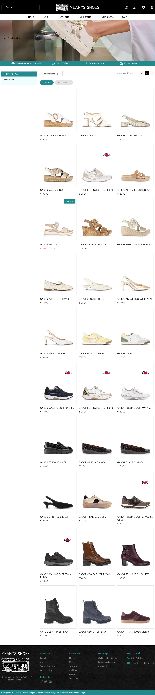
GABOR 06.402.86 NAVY (130, 462)
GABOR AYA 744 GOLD (52, 244)
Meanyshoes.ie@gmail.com (142, 662)
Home (4, 38)
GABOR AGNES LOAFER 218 (54, 299)
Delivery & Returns (106, 662)
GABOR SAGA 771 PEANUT (92, 244)
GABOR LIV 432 (125, 353)
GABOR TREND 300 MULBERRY (133, 631)
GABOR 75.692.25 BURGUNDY (133, 574)
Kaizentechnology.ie (78, 692)
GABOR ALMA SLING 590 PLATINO (135, 299)
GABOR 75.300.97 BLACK (53, 462)
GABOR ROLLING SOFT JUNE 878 (96, 190)
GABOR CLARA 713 (88, 135)
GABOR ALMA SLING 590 (53, 353)
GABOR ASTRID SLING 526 (131, 135)
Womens (73, 666)
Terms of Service (47, 666)
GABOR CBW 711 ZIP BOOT (93, 631)
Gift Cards (73, 678)
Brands (72, 674)
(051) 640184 (137, 658)
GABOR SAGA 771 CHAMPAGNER (134, 244)
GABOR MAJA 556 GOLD (52, 190)
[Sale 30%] (58, 221)
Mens (71, 662)
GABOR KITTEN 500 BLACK (54, 517)
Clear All (47, 82)
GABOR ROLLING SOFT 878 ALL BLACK (56, 576)
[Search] (4, 7)
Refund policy (46, 670)
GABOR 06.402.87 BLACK (92, 462)
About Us (44, 662)
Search (43, 658)
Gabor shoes (8, 79)
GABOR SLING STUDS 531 (92, 299)
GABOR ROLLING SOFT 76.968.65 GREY (135, 518)
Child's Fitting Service (107, 658)
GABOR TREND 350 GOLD (92, 517)
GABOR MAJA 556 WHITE (53, 135)
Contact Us (103, 666)
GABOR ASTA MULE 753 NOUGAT (134, 190)
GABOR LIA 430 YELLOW (91, 353)
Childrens (73, 670)
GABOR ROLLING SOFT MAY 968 (134, 408)
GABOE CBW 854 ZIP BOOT (54, 631)
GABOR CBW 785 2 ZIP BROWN (95, 574)
